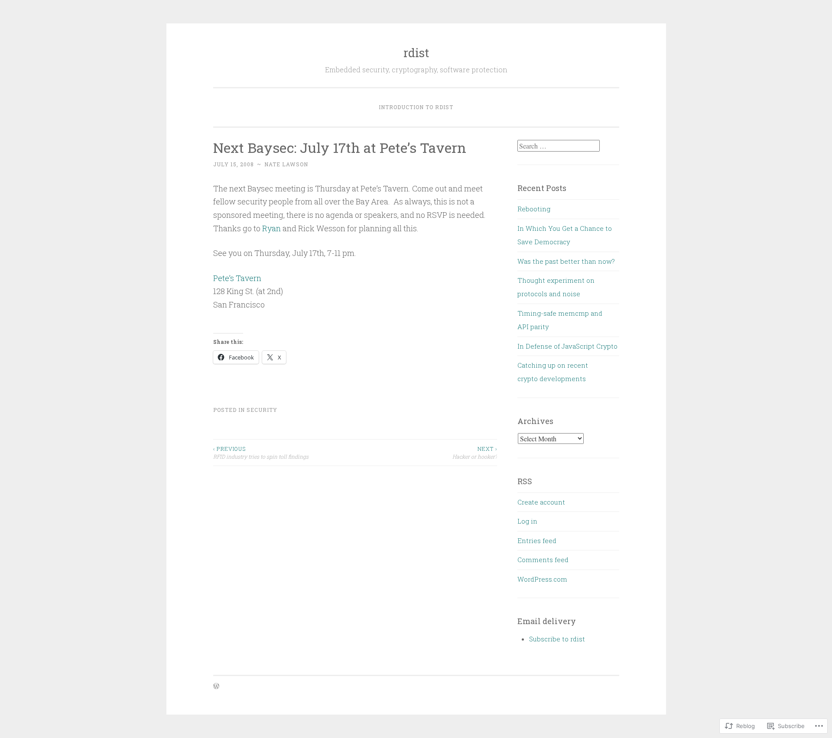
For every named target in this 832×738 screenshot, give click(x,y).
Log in (527, 521)
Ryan (271, 228)
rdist (416, 52)
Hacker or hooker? (474, 452)
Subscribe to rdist (557, 638)
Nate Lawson (286, 164)
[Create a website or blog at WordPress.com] (216, 686)
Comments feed (543, 559)
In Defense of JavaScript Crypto (567, 346)
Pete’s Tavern (237, 278)
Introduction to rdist (416, 107)
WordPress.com (542, 579)
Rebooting (533, 208)
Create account (541, 502)
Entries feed (536, 540)
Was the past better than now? (566, 261)
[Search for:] (558, 146)
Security (262, 409)
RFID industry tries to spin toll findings (261, 452)
